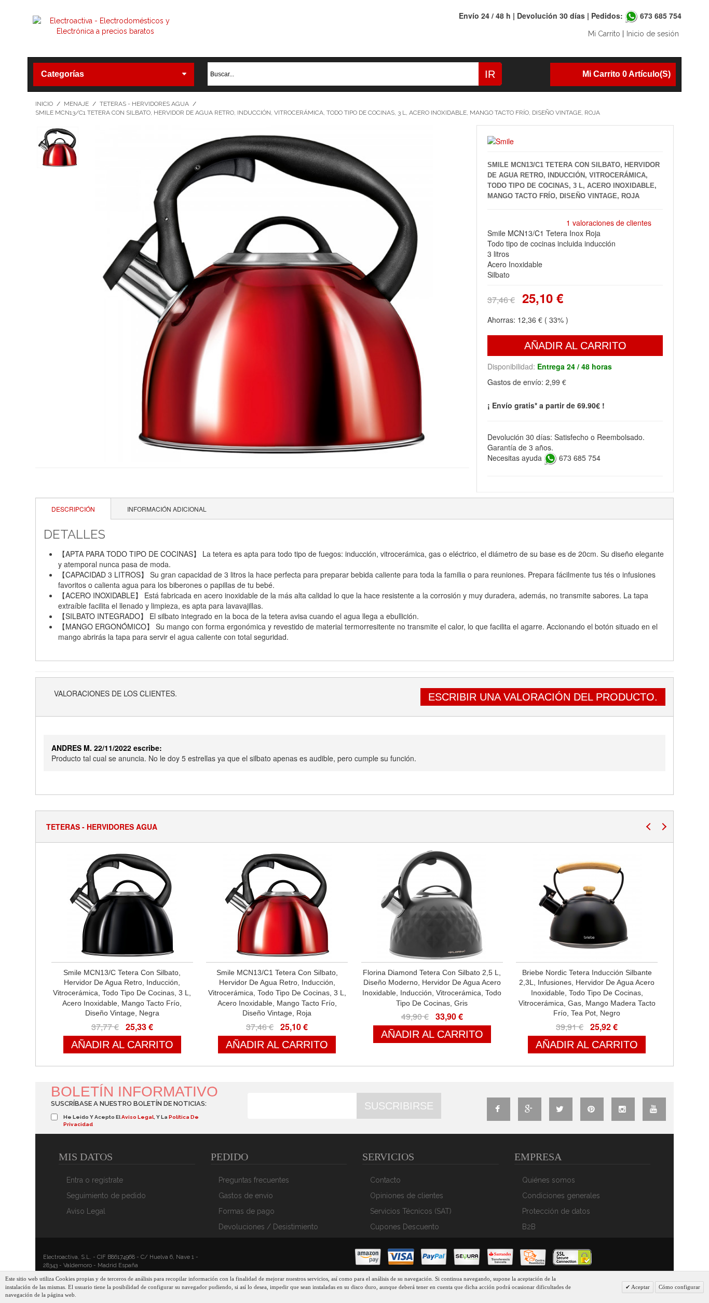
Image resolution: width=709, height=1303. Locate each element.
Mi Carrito (604, 34)
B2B (529, 1227)
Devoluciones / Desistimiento (268, 1227)
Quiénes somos (548, 1180)
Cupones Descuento (404, 1227)
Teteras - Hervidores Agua (144, 103)
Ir (490, 74)
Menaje (76, 103)
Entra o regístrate (94, 1180)
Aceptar (640, 1287)
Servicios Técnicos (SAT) (411, 1211)
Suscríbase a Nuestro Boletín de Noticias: (129, 1103)
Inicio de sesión (652, 34)
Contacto (385, 1180)
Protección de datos (556, 1211)
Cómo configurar (679, 1287)
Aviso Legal (85, 1211)
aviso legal (137, 1117)
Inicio (44, 103)
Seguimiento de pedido (106, 1195)
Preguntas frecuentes (254, 1180)
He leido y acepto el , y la (131, 1120)
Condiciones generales (561, 1195)
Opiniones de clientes (406, 1195)
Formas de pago (247, 1211)
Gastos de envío (246, 1195)
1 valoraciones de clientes (608, 222)
